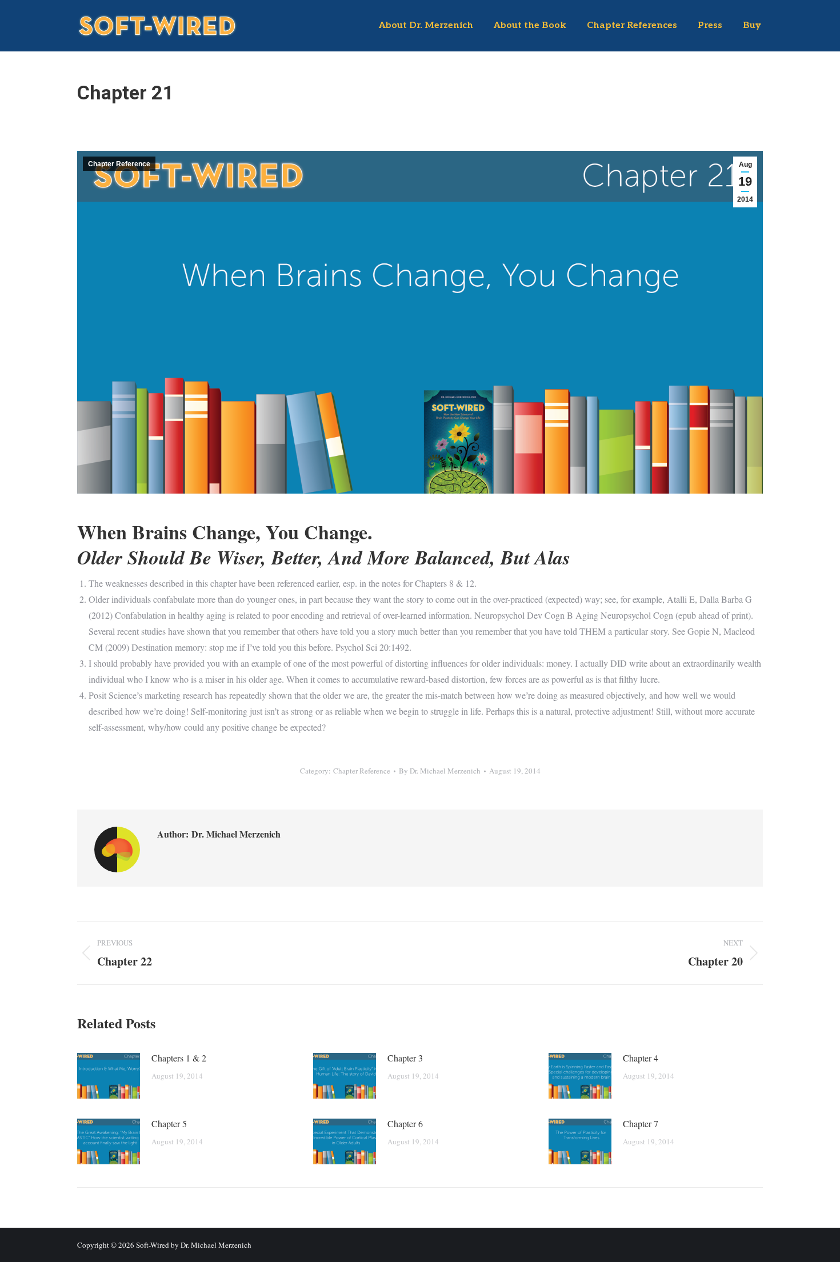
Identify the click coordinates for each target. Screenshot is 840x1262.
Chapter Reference (119, 164)
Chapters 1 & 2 (178, 1058)
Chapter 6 (405, 1123)
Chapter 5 (169, 1123)
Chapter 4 (640, 1058)
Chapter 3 (405, 1058)
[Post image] (108, 1076)
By (440, 771)
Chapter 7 (640, 1123)
